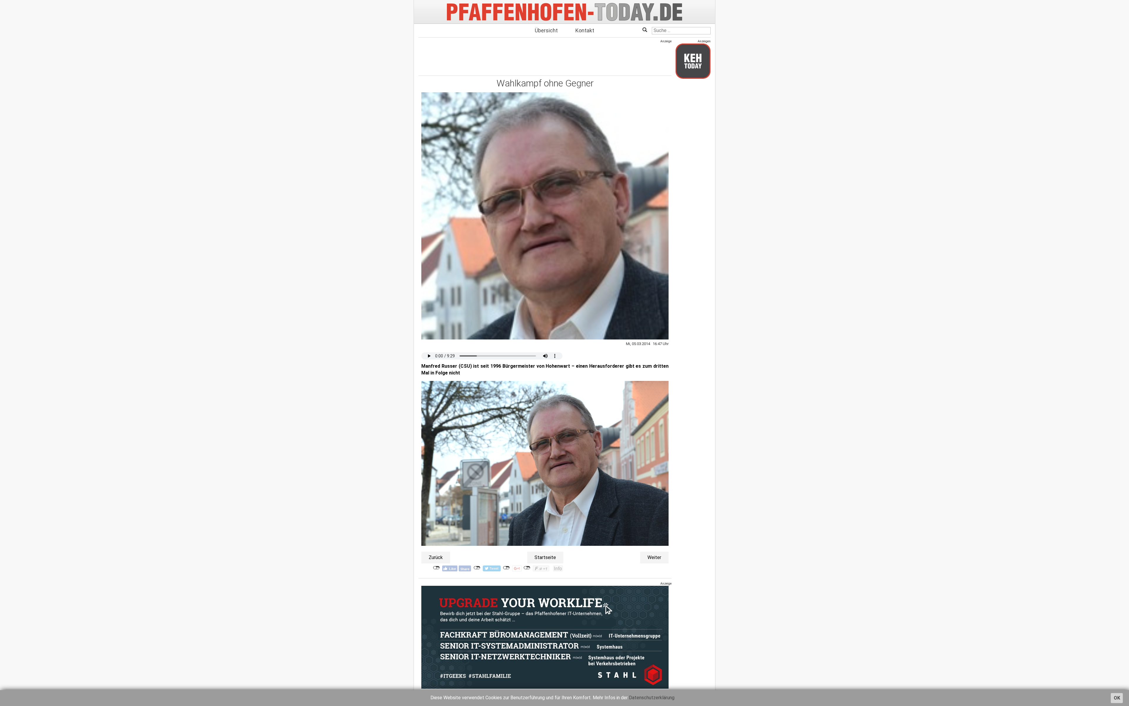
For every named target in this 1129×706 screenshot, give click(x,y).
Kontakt (584, 30)
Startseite (545, 557)
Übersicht (546, 30)
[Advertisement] (545, 57)
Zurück (436, 557)
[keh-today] (693, 61)
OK (1117, 698)
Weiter (654, 557)
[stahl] (545, 637)
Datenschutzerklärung (651, 697)
